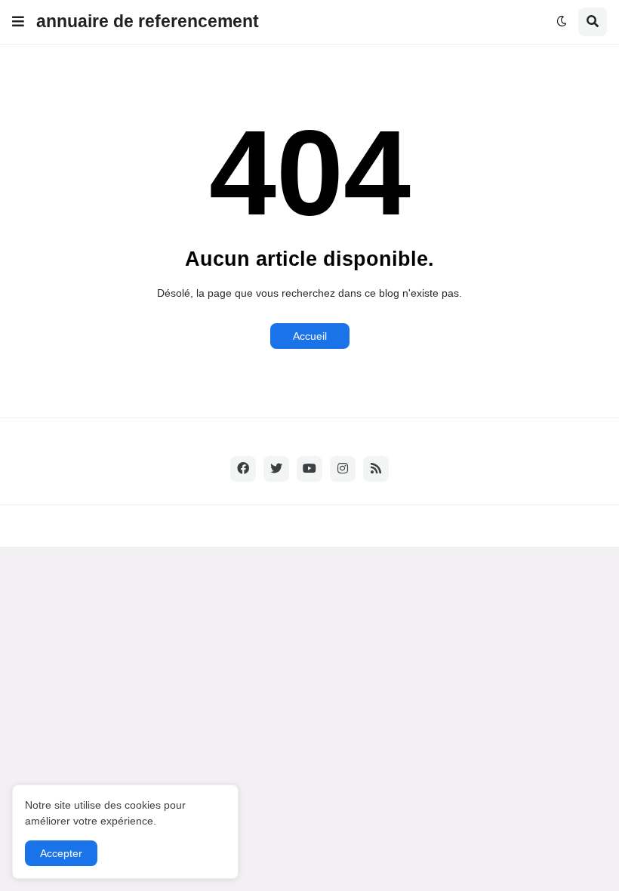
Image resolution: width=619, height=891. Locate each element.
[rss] (376, 469)
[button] (18, 22)
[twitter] (276, 469)
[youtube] (309, 469)
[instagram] (343, 469)
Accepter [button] (61, 853)
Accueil (310, 336)
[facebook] (243, 469)
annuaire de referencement (147, 21)
